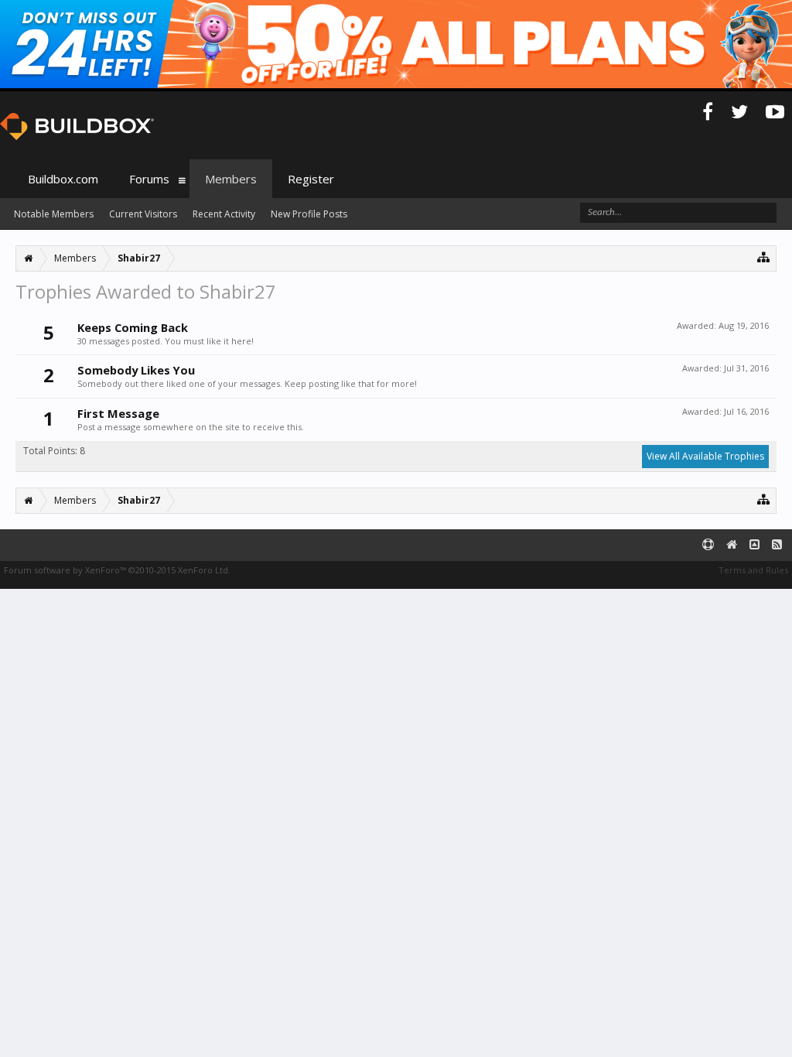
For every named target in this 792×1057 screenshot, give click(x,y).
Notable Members (54, 214)
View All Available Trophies (705, 456)
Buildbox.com (63, 178)
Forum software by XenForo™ (117, 570)
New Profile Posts (309, 214)
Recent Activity (224, 214)
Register (311, 178)
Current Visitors (143, 214)
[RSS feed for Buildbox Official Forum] (777, 545)
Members (231, 178)
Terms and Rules (753, 570)
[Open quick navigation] (763, 256)
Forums (149, 178)
